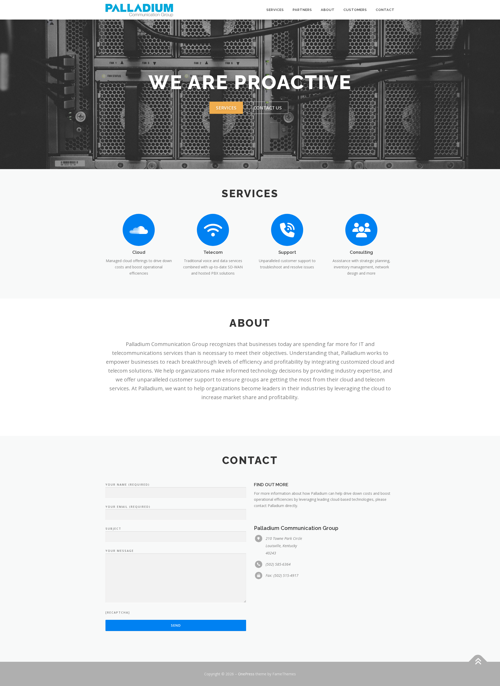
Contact (385, 10)
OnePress (246, 673)
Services (275, 10)
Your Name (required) (127, 484)
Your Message (119, 551)
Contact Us (267, 108)
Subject (113, 528)
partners (302, 10)
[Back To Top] (478, 661)
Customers (355, 10)
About (328, 10)
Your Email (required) (128, 507)
